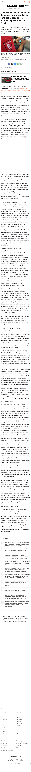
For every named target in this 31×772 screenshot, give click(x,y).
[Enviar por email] (21, 63)
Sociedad (5, 719)
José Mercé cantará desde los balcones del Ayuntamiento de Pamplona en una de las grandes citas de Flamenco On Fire (17, 576)
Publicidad (5, 745)
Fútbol (18, 714)
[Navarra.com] (15, 5)
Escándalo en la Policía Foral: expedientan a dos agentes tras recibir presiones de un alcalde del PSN (20, 79)
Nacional (19, 725)
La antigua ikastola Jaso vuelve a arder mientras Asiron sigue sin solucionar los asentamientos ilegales (17, 590)
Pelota (18, 717)
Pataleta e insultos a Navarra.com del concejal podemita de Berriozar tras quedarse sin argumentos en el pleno (15, 597)
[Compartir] (9, 63)
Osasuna (4, 733)
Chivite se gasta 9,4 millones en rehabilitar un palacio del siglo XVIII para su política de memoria (17, 563)
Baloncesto (19, 715)
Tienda (19, 748)
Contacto (5, 743)
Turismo (19, 745)
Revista (18, 727)
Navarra (4, 712)
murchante (10, 67)
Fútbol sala (19, 721)
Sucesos (4, 715)
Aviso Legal (20, 741)
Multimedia (19, 730)
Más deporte (20, 723)
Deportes (19, 712)
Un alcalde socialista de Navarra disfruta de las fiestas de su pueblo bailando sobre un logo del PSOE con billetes (17, 544)
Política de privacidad (8, 750)
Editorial (4, 725)
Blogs (4, 729)
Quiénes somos (6, 741)
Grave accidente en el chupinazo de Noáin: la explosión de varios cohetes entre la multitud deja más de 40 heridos (17, 551)
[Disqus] (15, 645)
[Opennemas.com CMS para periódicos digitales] (15, 761)
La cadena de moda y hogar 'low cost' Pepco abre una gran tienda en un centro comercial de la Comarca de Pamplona (17, 570)
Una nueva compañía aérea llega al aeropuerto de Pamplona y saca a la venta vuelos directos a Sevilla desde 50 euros (17, 557)
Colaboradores (6, 727)
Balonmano (19, 719)
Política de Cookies (7, 748)
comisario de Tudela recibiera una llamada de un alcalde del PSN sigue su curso (15, 91)
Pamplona (4, 721)
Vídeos (18, 733)
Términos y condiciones (18, 616)
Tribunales (5, 717)
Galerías (19, 731)
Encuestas (5, 731)
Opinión (3, 724)
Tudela (5, 67)
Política (4, 714)
